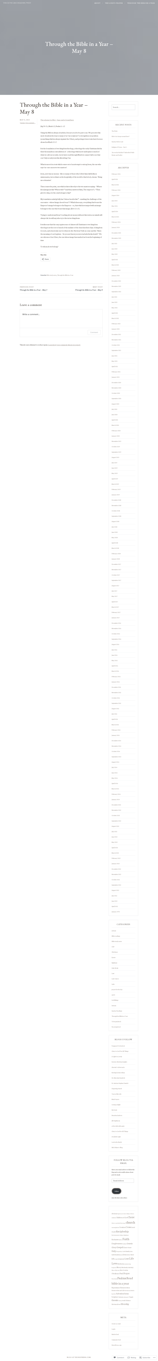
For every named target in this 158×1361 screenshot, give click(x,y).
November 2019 (116, 441)
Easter (114, 957)
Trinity (120, 1300)
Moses (113, 1270)
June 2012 (114, 901)
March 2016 (115, 671)
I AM (123, 1251)
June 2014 (114, 773)
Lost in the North (117, 1142)
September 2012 (116, 885)
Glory (114, 1247)
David (133, 1227)
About (97, 3)
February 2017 (116, 612)
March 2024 (115, 217)
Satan (126, 1293)
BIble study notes (51, 275)
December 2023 (116, 233)
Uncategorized (116, 1027)
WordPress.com (116, 1345)
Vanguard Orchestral (118, 1046)
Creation (122, 1227)
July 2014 (114, 767)
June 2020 (114, 414)
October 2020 (116, 393)
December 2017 (116, 564)
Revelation (127, 1290)
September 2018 (116, 516)
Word (119, 1304)
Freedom (124, 1244)
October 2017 (116, 575)
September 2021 (116, 350)
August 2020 (115, 404)
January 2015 (116, 735)
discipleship (122, 1231)
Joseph (116, 1259)
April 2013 (115, 847)
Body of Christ (130, 1214)
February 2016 (116, 676)
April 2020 (115, 420)
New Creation (124, 1270)
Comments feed (116, 1340)
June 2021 (114, 356)
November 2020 (116, 388)
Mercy (119, 1267)
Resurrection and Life (118, 1290)
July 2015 (114, 714)
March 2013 (115, 853)
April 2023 (115, 259)
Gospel (119, 1247)
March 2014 (115, 789)
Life (131, 1258)
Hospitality (119, 1251)
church (130, 1222)
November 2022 (116, 286)
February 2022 (116, 323)
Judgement (121, 1259)
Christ (131, 1217)
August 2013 (115, 826)
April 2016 (115, 666)
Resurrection (125, 1287)
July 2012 (114, 896)
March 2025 (115, 185)
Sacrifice (114, 1294)
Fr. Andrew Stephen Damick (120, 1083)
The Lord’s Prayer (114, 3)
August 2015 (115, 708)
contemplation (115, 1227)
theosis (115, 1300)
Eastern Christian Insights (119, 1062)
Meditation (121, 1264)
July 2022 (114, 297)
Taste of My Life (116, 1094)
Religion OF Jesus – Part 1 (119, 147)
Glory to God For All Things (120, 1051)
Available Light (116, 1137)
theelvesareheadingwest (32, 123)
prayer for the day (117, 989)
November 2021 (116, 340)
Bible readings (116, 936)
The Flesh (114, 131)
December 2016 (116, 623)
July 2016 (114, 650)
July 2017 (114, 591)
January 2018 (116, 559)
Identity (127, 1251)
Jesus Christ (130, 1255)
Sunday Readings (117, 1011)
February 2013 (116, 858)
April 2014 (115, 783)
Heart (129, 1247)
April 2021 (115, 366)
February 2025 (116, 190)
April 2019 (115, 479)
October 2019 (116, 446)
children (114, 1218)
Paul (121, 1273)
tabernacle (125, 1297)
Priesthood (114, 1279)
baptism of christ (122, 1214)
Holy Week (115, 968)
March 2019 (115, 484)
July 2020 (114, 409)
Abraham (114, 1214)
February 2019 (116, 489)
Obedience (115, 1273)
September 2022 (116, 291)
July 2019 (114, 463)
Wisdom (114, 1304)
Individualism (116, 1255)
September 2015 (116, 703)
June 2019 (114, 468)
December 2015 (116, 687)
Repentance (116, 1287)
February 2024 (116, 222)
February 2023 (116, 270)
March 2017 (115, 607)
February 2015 (116, 730)
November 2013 (116, 810)
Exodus (120, 1240)
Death (113, 1232)
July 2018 (114, 527)
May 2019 (115, 473)
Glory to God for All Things (120, 1131)
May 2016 (115, 660)
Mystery (117, 1270)
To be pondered (116, 1021)
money (130, 1267)
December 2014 (116, 740)
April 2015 (115, 719)
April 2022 (115, 313)
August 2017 (115, 585)
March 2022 (115, 318)
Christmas (115, 952)
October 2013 (116, 815)
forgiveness (117, 1243)
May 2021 (115, 361)
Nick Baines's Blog (117, 1147)
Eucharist (115, 1239)
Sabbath (132, 1290)
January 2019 (116, 495)
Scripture (115, 1297)
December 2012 (116, 869)
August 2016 (115, 644)
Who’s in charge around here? (120, 136)
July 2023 (114, 243)
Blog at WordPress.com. (79, 1357)
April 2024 (115, 211)
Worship (125, 1303)
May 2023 (115, 254)
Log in (113, 1329)
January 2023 (116, 275)
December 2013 (116, 805)
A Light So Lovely (117, 1056)
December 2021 (116, 334)
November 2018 (116, 505)
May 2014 (115, 778)
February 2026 (116, 174)
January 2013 (116, 863)
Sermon (114, 1005)
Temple (131, 1297)
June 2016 (114, 655)
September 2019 (116, 452)
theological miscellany (118, 1072)
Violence (128, 1300)
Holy (114, 1251)
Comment (94, 332)
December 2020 (116, 382)
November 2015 (116, 692)
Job (113, 1258)
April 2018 (115, 543)
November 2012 (116, 874)
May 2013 (115, 842)
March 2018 (115, 548)
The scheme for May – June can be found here (57, 120)
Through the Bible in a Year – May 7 (33, 288)
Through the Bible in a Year (141, 3)
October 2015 (116, 698)
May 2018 (115, 537)
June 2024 (114, 201)
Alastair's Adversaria (118, 1067)
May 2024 (115, 206)
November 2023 (116, 238)
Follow (117, 1191)
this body (114, 1110)
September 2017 (116, 580)
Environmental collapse (118, 1235)
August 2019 (115, 457)
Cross (128, 1227)
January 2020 (116, 436)
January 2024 (116, 227)
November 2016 (116, 628)
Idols (131, 1251)
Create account (116, 1324)
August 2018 (115, 521)
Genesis (130, 1243)
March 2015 (115, 724)
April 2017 (115, 602)
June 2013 (114, 837)
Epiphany (114, 963)
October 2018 (116, 511)
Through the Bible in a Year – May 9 (89, 288)
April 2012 (115, 906)
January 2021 (116, 377)
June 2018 (114, 532)
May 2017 (115, 596)
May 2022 (115, 308)
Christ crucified (116, 1223)
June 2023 (114, 249)
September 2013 (116, 821)
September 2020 (116, 398)
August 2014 (115, 762)
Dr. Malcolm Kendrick (118, 1078)
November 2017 (116, 569)
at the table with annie (118, 1126)
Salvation (120, 1293)
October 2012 (116, 879)
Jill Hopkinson (116, 1121)
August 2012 (115, 890)
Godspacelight (116, 1104)
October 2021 (116, 345)
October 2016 (116, 634)
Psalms (121, 1278)
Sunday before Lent (117, 142)
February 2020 (116, 430)
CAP (113, 947)
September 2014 (116, 757)
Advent (114, 931)
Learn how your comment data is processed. (64, 344)
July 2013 (114, 831)
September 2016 (116, 639)
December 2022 (116, 281)
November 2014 (116, 746)
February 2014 (116, 794)
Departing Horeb (117, 1088)
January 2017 (116, 617)
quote (113, 995)
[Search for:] (123, 107)
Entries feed (115, 1334)
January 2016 (116, 682)
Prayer (126, 1273)
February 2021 (116, 372)
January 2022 (116, 329)
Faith (125, 1239)
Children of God (122, 1217)
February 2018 (116, 553)
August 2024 (115, 195)
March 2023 (115, 265)
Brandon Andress (117, 1115)
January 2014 (116, 799)
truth (123, 1300)
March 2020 (115, 425)
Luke (113, 984)
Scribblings (115, 1000)
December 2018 (116, 500)
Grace (125, 1247)
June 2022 (114, 302)
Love (114, 1263)
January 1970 (116, 912)
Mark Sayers (115, 1099)
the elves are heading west (17, 3)
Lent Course (115, 979)
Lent (113, 973)
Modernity (125, 1267)
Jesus (125, 1254)
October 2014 (116, 751)
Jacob (121, 1255)
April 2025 (115, 179)
